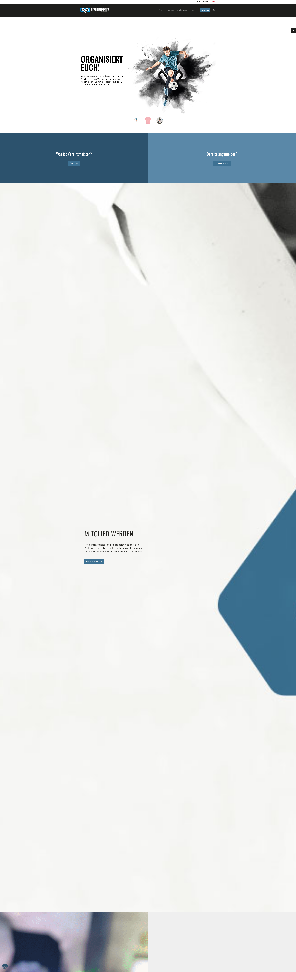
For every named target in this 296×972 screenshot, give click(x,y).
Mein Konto (206, 1)
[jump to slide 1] (136, 120)
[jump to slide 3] (160, 120)
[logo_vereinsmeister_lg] (94, 10)
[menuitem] (162, 10)
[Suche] (214, 10)
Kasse (198, 1)
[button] (5, 967)
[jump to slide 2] (148, 120)
